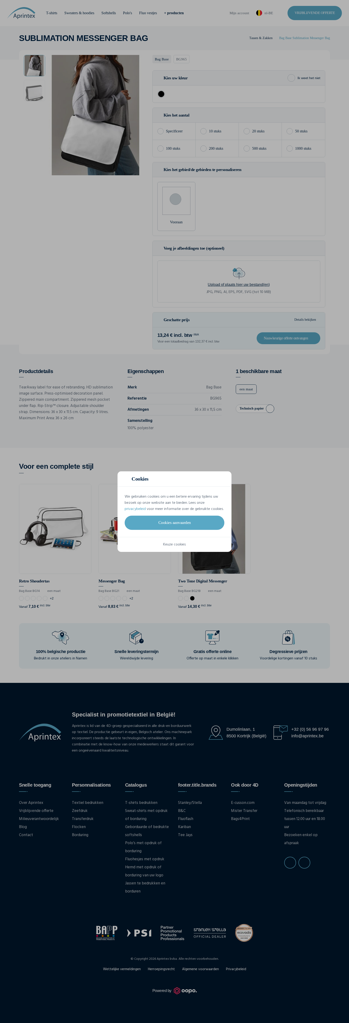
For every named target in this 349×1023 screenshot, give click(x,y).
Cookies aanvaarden (174, 522)
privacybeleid (135, 509)
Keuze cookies (174, 544)
